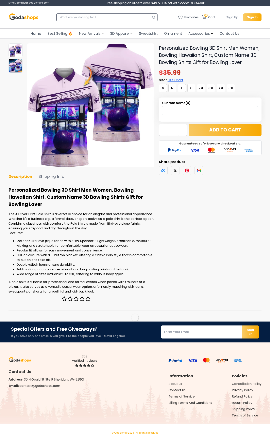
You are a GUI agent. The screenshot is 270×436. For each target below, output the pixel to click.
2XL (201, 88)
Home (36, 33)
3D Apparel (119, 33)
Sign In (252, 17)
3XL (211, 88)
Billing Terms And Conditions (190, 402)
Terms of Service (181, 396)
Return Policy (242, 402)
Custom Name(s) (176, 103)
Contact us (177, 390)
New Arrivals (90, 33)
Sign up (250, 332)
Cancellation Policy (247, 384)
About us (175, 384)
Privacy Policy (242, 390)
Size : (171, 80)
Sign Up (232, 17)
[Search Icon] (154, 17)
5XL (230, 88)
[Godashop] (23, 17)
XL (191, 88)
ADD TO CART (225, 130)
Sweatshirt (148, 33)
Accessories (199, 33)
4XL (220, 88)
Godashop (121, 432)
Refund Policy (242, 396)
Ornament (173, 33)
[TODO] (163, 170)
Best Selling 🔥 (60, 33)
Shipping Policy (243, 409)
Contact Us (229, 33)
